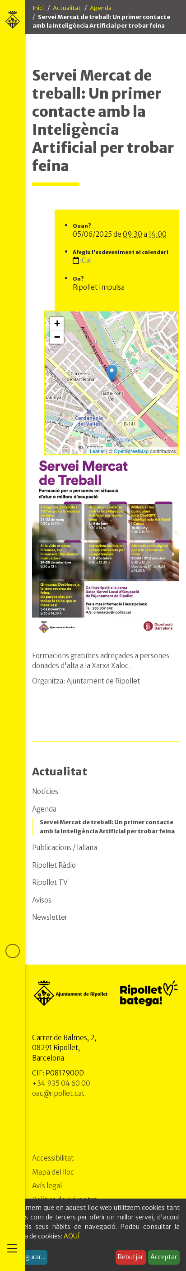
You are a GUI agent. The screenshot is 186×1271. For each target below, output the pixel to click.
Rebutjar (130, 1257)
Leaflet (97, 450)
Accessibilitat (53, 1158)
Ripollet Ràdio (54, 865)
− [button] (57, 337)
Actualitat (67, 8)
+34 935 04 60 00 (61, 1083)
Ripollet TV (50, 882)
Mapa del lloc (53, 1172)
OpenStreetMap (131, 450)
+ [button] (57, 323)
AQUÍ (72, 1236)
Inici (38, 8)
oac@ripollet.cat (58, 1093)
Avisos (41, 900)
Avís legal (47, 1185)
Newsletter (50, 917)
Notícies (45, 791)
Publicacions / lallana (64, 847)
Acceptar (163, 1257)
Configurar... (27, 1257)
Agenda (101, 8)
